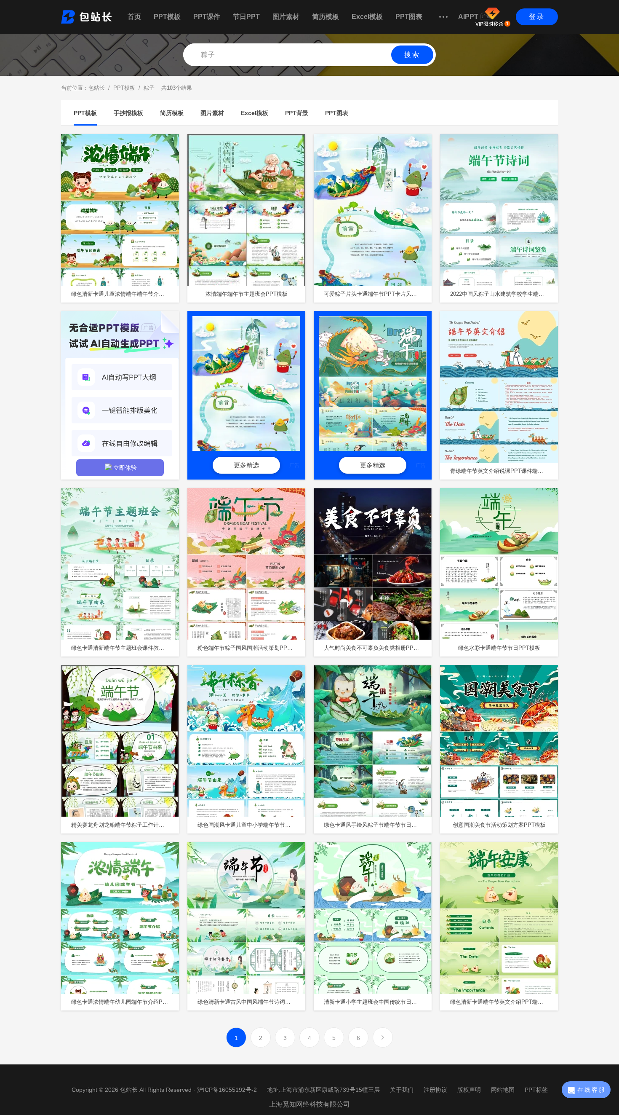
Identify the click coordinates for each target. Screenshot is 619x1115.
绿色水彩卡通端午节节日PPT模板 (499, 648)
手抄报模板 (128, 113)
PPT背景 (296, 113)
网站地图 (503, 1089)
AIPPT (468, 16)
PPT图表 (408, 16)
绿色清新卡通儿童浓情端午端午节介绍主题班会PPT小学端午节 (125, 294)
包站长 (96, 88)
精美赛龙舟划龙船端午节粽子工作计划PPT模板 (125, 825)
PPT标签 (536, 1089)
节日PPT (246, 16)
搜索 (412, 54)
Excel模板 (367, 16)
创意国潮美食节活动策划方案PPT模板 (499, 825)
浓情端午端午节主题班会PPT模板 (246, 294)
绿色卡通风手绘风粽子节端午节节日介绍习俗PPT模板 (378, 825)
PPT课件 (206, 16)
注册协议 (435, 1089)
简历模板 (325, 16)
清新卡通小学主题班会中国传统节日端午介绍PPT (378, 1002)
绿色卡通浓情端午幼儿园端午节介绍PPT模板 (125, 1002)
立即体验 (125, 467)
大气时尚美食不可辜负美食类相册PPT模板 (376, 648)
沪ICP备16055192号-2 (227, 1089)
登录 (537, 16)
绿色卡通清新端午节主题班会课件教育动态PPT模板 (125, 648)
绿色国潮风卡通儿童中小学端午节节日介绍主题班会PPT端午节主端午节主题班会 (251, 825)
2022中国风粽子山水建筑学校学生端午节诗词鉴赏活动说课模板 (504, 294)
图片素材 (285, 16)
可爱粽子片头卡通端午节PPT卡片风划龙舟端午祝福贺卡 (378, 294)
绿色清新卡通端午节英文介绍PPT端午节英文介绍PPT (504, 1002)
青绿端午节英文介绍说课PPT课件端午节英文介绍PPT (504, 471)
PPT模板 (167, 16)
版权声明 (469, 1089)
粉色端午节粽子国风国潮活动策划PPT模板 (249, 648)
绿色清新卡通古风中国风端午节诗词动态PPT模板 (251, 1002)
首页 (134, 16)
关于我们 (402, 1089)
